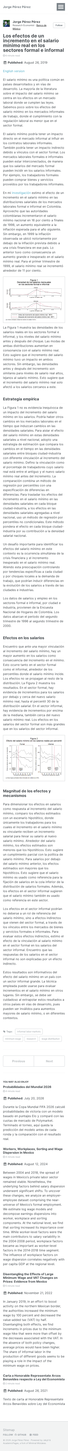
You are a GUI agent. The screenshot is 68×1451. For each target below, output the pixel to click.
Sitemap (9, 1430)
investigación (21, 193)
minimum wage (13, 1038)
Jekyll (46, 1440)
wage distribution (51, 1038)
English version (14, 71)
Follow (59, 25)
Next (49, 1061)
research (31, 1038)
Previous (18, 1061)
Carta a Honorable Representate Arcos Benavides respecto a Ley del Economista (34, 1377)
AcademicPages (11, 1443)
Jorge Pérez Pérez (17, 7)
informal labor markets (29, 1031)
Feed (35, 1434)
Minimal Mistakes (37, 1443)
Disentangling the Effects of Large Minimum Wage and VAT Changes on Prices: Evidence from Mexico (30, 1277)
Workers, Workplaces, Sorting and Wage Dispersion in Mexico (33, 1150)
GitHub (21, 1434)
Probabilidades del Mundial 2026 (27, 1087)
